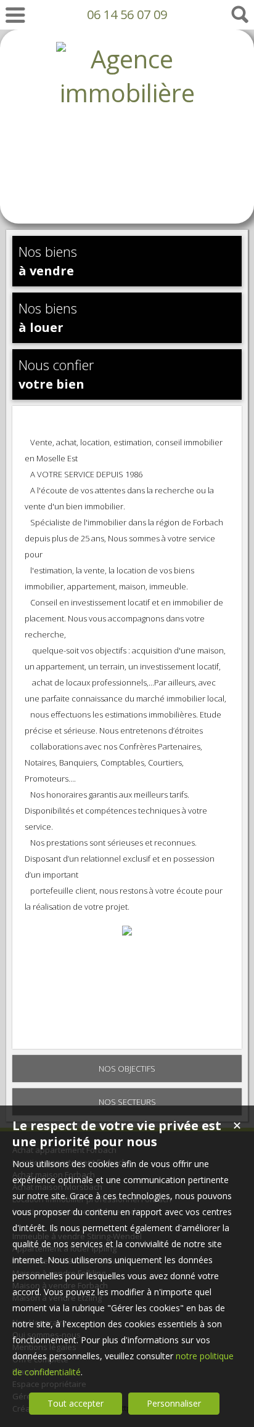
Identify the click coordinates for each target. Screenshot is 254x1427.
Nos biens (47, 260)
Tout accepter (75, 1403)
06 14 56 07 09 (127, 14)
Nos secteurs (127, 1101)
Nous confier (56, 373)
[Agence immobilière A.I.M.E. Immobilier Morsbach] (127, 194)
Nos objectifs (127, 1068)
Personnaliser (174, 1403)
